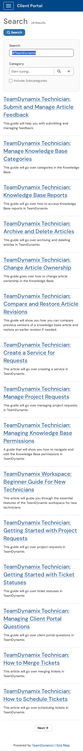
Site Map (63, 745)
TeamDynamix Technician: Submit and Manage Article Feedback (38, 106)
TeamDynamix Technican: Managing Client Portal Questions (36, 618)
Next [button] (41, 728)
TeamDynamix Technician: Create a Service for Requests (37, 352)
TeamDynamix (43, 745)
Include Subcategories (30, 81)
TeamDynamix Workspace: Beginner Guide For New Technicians (37, 481)
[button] (59, 71)
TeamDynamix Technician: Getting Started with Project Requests (40, 530)
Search (14, 45)
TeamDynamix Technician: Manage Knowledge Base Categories (37, 150)
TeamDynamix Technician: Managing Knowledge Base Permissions (37, 432)
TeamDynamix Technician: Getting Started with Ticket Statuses (38, 574)
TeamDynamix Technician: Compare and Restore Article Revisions (40, 303)
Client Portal (29, 6)
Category (16, 64)
